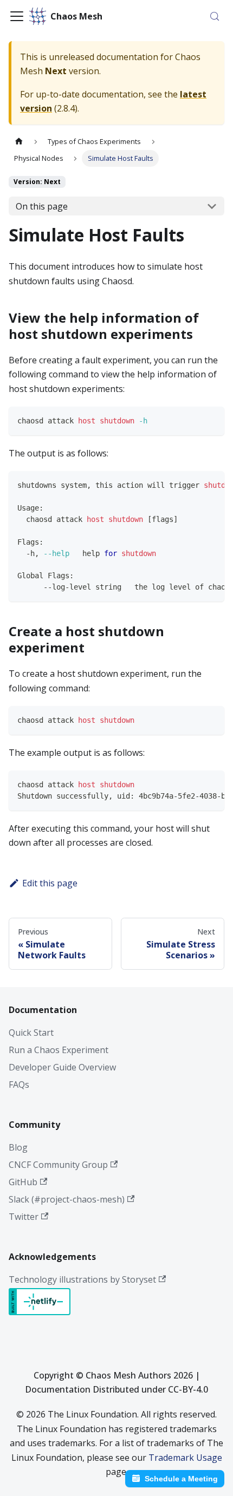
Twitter (23, 1217)
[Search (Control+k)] (214, 16)
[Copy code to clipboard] (211, 419)
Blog (18, 1147)
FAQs (19, 1084)
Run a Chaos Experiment (58, 1050)
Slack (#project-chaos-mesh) (67, 1199)
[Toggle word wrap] (193, 484)
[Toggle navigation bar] (17, 16)
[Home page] (19, 141)
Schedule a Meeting (181, 1478)
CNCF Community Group (58, 1165)
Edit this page (49, 883)
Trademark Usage (185, 1458)
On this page (42, 206)
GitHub (23, 1182)
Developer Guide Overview (62, 1067)
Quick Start (31, 1032)
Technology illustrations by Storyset (82, 1279)
